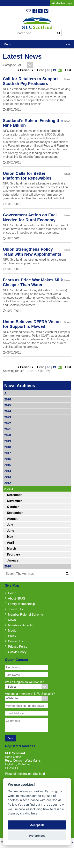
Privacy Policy (17, 646)
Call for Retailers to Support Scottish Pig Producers (30, 81)
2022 (7, 423)
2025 (7, 405)
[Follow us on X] (40, 11)
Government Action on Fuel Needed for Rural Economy (30, 217)
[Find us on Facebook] (34, 11)
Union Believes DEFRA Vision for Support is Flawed (32, 324)
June (10, 530)
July (10, 524)
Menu (7, 44)
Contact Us (15, 641)
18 (48, 70)
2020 (7, 435)
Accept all (37, 825)
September (15, 512)
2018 (7, 447)
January (12, 560)
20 (60, 70)
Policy (12, 636)
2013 (7, 477)
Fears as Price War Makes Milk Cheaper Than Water (33, 282)
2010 (7, 566)
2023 (7, 417)
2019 (7, 441)
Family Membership (21, 604)
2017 (7, 453)
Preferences (37, 835)
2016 (7, 459)
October (13, 506)
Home (12, 593)
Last (68, 70)
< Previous (25, 70)
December (14, 495)
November (14, 500)
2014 (7, 471)
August (12, 518)
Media (12, 630)
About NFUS (16, 598)
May (10, 536)
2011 (8, 489)
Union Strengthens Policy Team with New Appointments (32, 251)
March (11, 548)
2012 (7, 483)
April (10, 542)
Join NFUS (15, 609)
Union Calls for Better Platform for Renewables (27, 175)
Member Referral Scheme (25, 614)
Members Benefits (20, 625)
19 (54, 70)
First (40, 70)
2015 (7, 465)
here (34, 813)
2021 (7, 429)
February (13, 554)
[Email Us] (28, 11)
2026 (7, 399)
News (12, 620)
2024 (7, 411)
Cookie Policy (17, 652)
